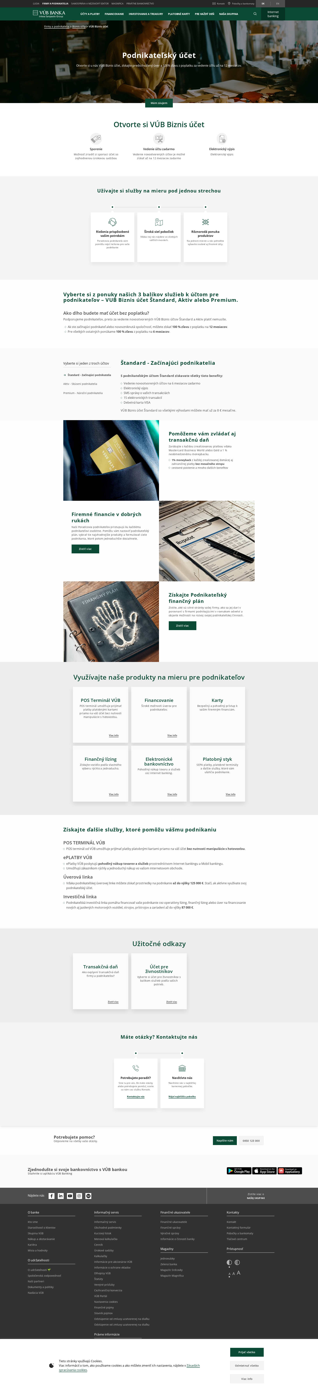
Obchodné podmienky (107, 1227)
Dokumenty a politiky (41, 1287)
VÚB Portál (100, 1296)
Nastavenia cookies (106, 1301)
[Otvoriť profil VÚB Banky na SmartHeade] (88, 1196)
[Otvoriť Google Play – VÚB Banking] (239, 1170)
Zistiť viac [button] (85, 549)
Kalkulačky (100, 1256)
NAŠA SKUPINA (228, 14)
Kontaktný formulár (239, 1227)
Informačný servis (105, 1222)
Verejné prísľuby (104, 1284)
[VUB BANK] (49, 13)
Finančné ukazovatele (173, 1222)
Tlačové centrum (237, 1239)
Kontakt (221, 3)
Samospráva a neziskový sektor (90, 3)
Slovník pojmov (103, 1313)
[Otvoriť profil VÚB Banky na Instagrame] (79, 1196)
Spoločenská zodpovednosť (44, 1275)
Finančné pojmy (104, 1307)
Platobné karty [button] (179, 14)
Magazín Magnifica (172, 1275)
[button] (255, 13)
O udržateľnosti (37, 1270)
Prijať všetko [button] (247, 1352)
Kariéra (32, 1244)
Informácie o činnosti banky (177, 1239)
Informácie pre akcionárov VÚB (113, 1262)
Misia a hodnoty (37, 1250)
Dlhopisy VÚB (102, 1273)
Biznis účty (79, 26)
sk (263, 3)
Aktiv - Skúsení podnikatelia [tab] (80, 384)
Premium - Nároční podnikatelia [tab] (83, 393)
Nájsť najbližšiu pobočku (182, 1096)
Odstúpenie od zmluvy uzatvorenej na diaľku (121, 1319)
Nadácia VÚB (36, 1292)
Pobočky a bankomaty (240, 1233)
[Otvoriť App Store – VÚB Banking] (264, 1170)
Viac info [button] (247, 1379)
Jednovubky (167, 1258)
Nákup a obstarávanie (41, 1239)
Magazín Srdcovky (171, 1270)
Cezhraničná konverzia (108, 1290)
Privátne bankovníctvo (140, 3)
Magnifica (117, 3)
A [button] (230, 1274)
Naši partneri (36, 1281)
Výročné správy (169, 1233)
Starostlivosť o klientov (41, 1227)
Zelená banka (168, 1264)
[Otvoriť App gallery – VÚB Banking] (290, 1170)
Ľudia (36, 3)
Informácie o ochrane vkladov (112, 1267)
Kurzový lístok (102, 1233)
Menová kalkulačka (105, 1239)
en (277, 3)
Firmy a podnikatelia (55, 3)
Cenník (98, 1244)
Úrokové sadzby (104, 1250)
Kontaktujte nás (135, 1096)
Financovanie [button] (114, 14)
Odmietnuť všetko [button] (247, 1365)
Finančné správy (170, 1227)
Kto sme (33, 1222)
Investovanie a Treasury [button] (146, 14)
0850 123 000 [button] (251, 1140)
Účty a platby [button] (90, 14)
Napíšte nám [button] (225, 1140)
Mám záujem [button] (159, 103)
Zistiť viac (113, 1001)
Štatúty (98, 1279)
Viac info (114, 735)
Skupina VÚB (35, 1233)
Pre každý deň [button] (204, 14)
